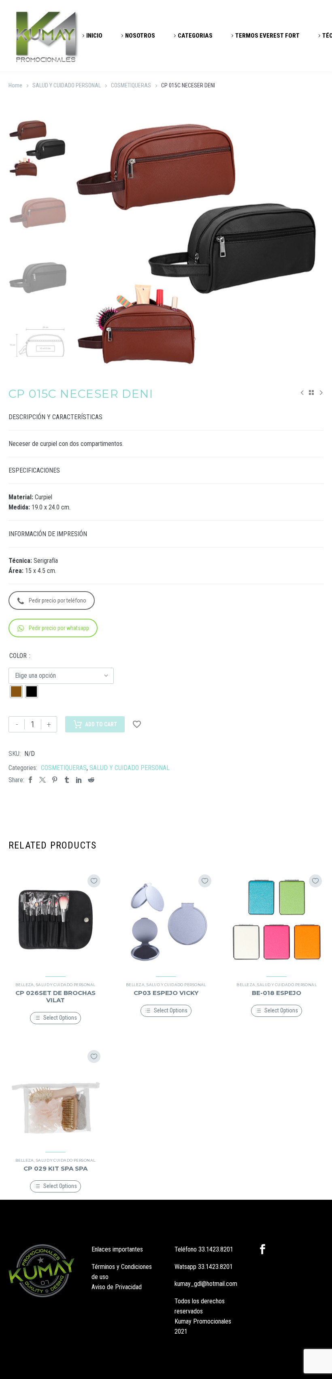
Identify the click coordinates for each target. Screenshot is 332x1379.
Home (15, 85)
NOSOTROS (140, 35)
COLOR (18, 656)
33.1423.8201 (215, 1249)
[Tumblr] (67, 780)
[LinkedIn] (79, 780)
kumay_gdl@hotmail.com (206, 1284)
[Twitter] (42, 780)
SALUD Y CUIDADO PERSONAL (66, 85)
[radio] (16, 691)
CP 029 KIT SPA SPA (55, 1168)
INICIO (94, 35)
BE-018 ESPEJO (276, 993)
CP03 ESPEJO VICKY (166, 993)
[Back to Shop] (311, 392)
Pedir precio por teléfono (57, 600)
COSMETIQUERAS (131, 85)
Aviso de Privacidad (117, 1287)
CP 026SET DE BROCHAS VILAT (55, 996)
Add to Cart (101, 724)
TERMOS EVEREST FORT (267, 35)
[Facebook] (30, 780)
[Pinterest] (55, 780)
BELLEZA (24, 984)
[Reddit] (91, 780)
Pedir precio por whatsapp (59, 628)
